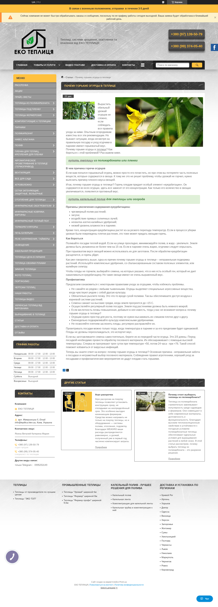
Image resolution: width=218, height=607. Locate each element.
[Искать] (197, 65)
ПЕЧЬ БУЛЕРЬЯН (24, 233)
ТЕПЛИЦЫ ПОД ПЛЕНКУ (28, 109)
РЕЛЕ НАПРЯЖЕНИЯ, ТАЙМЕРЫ (32, 239)
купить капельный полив (86, 199)
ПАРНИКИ (20, 127)
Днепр (165, 507)
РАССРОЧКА (21, 85)
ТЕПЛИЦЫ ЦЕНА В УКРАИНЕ (30, 257)
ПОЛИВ (19, 145)
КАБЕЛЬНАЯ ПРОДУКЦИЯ (28, 251)
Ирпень (165, 499)
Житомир (166, 528)
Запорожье (167, 524)
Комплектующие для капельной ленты (133, 503)
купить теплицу (80, 160)
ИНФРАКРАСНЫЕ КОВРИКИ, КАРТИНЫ (30, 213)
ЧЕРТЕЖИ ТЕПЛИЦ (25, 287)
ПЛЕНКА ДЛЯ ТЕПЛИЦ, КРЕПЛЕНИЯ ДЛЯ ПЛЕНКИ (29, 153)
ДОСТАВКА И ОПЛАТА (103, 65)
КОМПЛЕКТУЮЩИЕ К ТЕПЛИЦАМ (33, 121)
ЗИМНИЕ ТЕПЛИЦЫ (25, 269)
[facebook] (64, 370)
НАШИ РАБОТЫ (23, 293)
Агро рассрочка (104, 394)
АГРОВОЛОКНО (23, 184)
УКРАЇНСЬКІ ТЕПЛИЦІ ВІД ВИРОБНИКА (28, 307)
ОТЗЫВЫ (20, 332)
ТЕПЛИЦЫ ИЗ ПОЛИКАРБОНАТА (32, 103)
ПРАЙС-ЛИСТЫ (23, 97)
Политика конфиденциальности (129, 585)
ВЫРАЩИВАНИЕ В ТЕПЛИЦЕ (30, 314)
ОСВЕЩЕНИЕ (22, 245)
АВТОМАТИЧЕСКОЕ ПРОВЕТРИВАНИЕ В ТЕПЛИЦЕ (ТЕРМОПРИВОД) (31, 163)
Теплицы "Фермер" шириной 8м (80, 496)
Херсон (165, 520)
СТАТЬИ (19, 320)
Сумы (164, 532)
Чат (207, 598)
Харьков (166, 503)
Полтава (166, 540)
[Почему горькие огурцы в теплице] (79, 111)
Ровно (165, 565)
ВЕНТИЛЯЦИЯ (22, 172)
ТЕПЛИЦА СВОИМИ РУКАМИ (30, 263)
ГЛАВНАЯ (21, 65)
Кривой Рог (167, 495)
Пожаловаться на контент (101, 585)
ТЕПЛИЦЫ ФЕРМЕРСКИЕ (28, 115)
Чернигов (166, 561)
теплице (101, 149)
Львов (165, 549)
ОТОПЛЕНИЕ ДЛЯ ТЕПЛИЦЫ (30, 199)
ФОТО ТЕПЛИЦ (23, 275)
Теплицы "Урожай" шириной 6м (80, 492)
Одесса (165, 511)
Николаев (167, 553)
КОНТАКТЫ (128, 65)
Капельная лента (122, 499)
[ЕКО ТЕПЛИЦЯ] (34, 41)
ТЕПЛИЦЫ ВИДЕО (24, 299)
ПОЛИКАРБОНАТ (24, 133)
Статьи (69, 77)
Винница (166, 516)
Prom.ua (123, 582)
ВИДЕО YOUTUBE (75, 65)
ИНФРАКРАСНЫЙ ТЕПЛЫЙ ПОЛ (32, 221)
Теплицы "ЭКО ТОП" (25, 498)
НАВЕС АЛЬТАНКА (24, 139)
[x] (67, 370)
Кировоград (168, 569)
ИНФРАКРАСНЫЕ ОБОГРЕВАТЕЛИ (33, 205)
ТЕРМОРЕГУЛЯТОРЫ (26, 227)
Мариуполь (167, 557)
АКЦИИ (18, 91)
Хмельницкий (169, 536)
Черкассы (167, 545)
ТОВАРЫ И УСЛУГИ (44, 65)
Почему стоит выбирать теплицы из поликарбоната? (184, 395)
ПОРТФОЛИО (22, 281)
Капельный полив (122, 495)
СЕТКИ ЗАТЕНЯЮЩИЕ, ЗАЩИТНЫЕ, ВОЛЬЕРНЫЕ (29, 192)
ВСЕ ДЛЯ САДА (23, 178)
